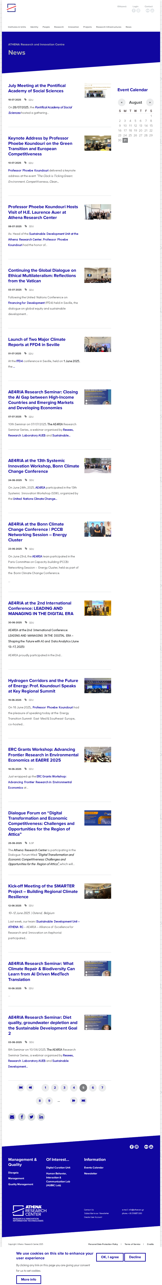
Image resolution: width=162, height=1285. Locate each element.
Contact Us (89, 1209)
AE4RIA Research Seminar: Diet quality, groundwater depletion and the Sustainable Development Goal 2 (42, 1025)
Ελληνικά (121, 6)
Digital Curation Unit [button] (58, 1167)
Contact (149, 6)
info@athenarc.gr (136, 1209)
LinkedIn (41, 1117)
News (16, 53)
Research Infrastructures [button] (108, 27)
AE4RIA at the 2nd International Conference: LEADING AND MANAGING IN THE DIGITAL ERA (40, 608)
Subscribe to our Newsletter (96, 1213)
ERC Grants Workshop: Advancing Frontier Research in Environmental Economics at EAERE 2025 (43, 755)
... (14, 366)
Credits (150, 1244)
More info (28, 1279)
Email (12, 1117)
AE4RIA (40, 487)
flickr (148, 10)
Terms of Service (132, 1244)
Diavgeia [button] (13, 1172)
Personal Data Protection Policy (103, 1244)
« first (20, 1087)
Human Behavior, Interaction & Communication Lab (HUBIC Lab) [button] (58, 1179)
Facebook (22, 1117)
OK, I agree (110, 1257)
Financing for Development (26, 303)
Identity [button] (34, 27)
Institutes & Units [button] (17, 27)
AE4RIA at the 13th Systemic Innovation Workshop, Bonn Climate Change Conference (43, 466)
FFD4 (19, 361)
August (135, 102)
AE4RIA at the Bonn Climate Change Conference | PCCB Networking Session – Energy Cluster (37, 532)
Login (135, 6)
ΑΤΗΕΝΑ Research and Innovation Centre (36, 44)
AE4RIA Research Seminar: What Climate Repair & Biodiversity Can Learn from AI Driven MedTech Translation (41, 971)
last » (83, 1100)
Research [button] (59, 27)
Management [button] (16, 1178)
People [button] (46, 27)
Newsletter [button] (90, 1173)
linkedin (138, 10)
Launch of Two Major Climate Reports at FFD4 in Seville (37, 342)
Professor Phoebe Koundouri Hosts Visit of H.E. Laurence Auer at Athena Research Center (43, 212)
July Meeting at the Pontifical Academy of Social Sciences (37, 88)
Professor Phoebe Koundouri (28, 170)
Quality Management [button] (20, 1184)
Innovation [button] (73, 27)
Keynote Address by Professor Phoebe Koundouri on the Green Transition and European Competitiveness (40, 146)
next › (74, 1100)
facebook (134, 10)
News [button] (128, 27)
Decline (135, 1257)
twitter (143, 10)
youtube (152, 10)
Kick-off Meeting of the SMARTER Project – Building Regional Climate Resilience (43, 891)
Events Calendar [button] (94, 1167)
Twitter (31, 1117)
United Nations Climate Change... (35, 499)
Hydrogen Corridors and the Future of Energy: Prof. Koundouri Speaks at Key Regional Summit (43, 686)
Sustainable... (61, 435)
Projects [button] (87, 27)
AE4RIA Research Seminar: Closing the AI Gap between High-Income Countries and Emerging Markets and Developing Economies (43, 400)
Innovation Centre (30, 8)
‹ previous (30, 1087)
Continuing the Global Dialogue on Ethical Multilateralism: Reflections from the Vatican (42, 276)
